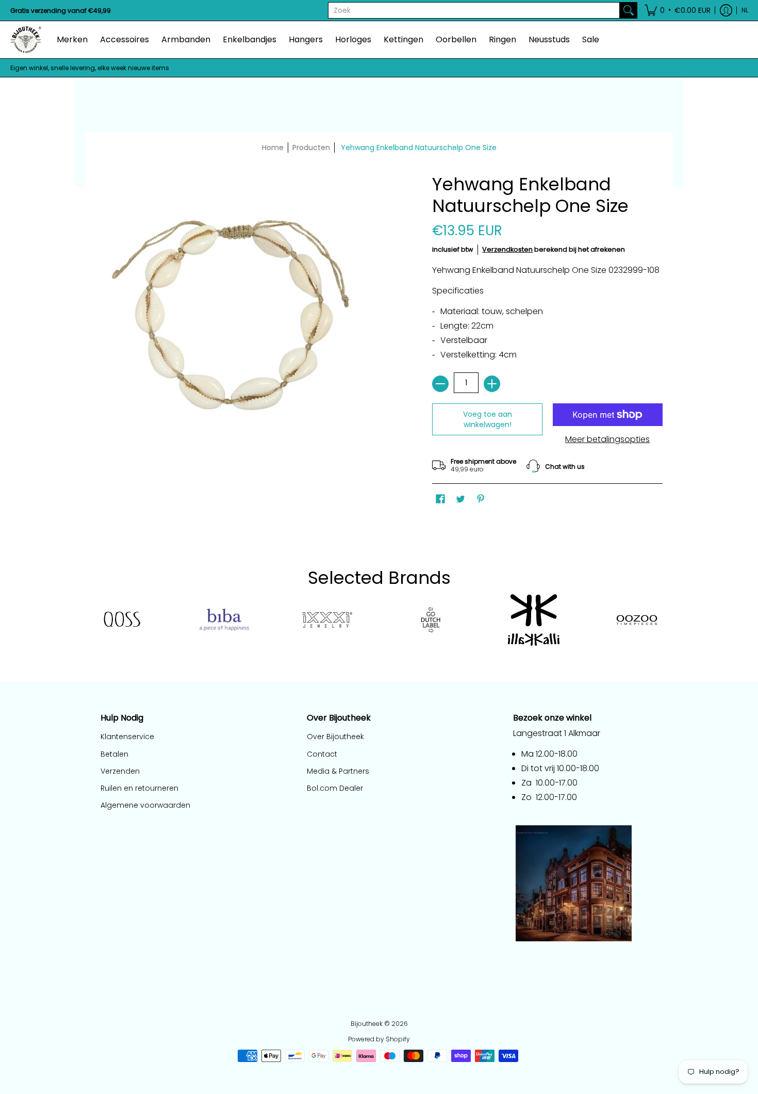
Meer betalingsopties (607, 439)
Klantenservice (127, 736)
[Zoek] (628, 10)
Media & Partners (338, 771)
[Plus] (492, 383)
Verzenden (120, 771)
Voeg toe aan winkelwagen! (487, 419)
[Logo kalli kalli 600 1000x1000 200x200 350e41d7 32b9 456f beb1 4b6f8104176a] (533, 620)
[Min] (440, 383)
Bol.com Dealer (335, 788)
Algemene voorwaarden (145, 805)
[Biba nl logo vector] (224, 620)
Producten (311, 147)
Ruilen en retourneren (139, 788)
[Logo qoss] (121, 619)
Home (273, 147)
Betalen (114, 754)
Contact (322, 754)
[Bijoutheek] (25, 39)
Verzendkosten (507, 249)
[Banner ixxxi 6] (327, 620)
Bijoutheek (367, 1023)
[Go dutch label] (430, 620)
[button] (677, 10)
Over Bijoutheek (335, 736)
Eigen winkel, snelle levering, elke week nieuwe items (89, 67)
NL (744, 10)
